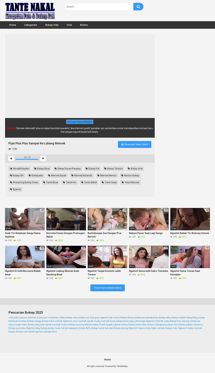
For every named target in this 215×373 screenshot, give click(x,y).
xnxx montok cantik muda (86, 321)
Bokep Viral (136, 168)
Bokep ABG (84, 328)
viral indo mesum (18, 317)
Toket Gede (110, 182)
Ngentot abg (33, 328)
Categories (30, 25)
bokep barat (122, 321)
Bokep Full (93, 168)
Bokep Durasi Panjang (69, 168)
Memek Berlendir (83, 175)
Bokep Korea (127, 317)
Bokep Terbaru (115, 168)
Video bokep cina (68, 317)
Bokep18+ (18, 175)
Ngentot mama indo (139, 328)
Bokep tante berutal (101, 328)
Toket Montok (131, 182)
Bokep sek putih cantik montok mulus (47, 324)
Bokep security (76, 324)
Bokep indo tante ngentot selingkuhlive (36, 331)
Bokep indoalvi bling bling (184, 317)
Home (12, 25)
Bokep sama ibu (17, 328)
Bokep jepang (120, 328)
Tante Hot (70, 182)
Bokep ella (164, 317)
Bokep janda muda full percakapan (59, 328)
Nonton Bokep (131, 175)
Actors (84, 25)
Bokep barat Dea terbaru (141, 324)
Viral (69, 25)
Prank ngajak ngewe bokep (113, 324)
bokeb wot (83, 317)
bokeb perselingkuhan (146, 317)
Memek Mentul (108, 175)
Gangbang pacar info (167, 324)
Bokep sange (34, 321)
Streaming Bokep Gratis (25, 182)
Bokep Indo (52, 25)
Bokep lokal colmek (52, 321)
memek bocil (108, 321)
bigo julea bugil (137, 321)
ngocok (185, 321)
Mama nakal (91, 324)
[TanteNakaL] (30, 10)
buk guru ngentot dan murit (104, 317)
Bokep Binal (43, 168)
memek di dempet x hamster (43, 317)
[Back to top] (203, 362)
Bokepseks (37, 175)
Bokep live (175, 321)
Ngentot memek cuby (157, 321)
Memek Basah (58, 175)
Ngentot (67, 321)
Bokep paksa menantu (191, 324)
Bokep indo (171, 328)
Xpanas (16, 189)
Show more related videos (107, 287)
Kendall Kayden (21, 168)
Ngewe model (185, 328)
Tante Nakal (90, 182)
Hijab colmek (157, 328)
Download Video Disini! (136, 144)
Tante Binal (52, 182)
